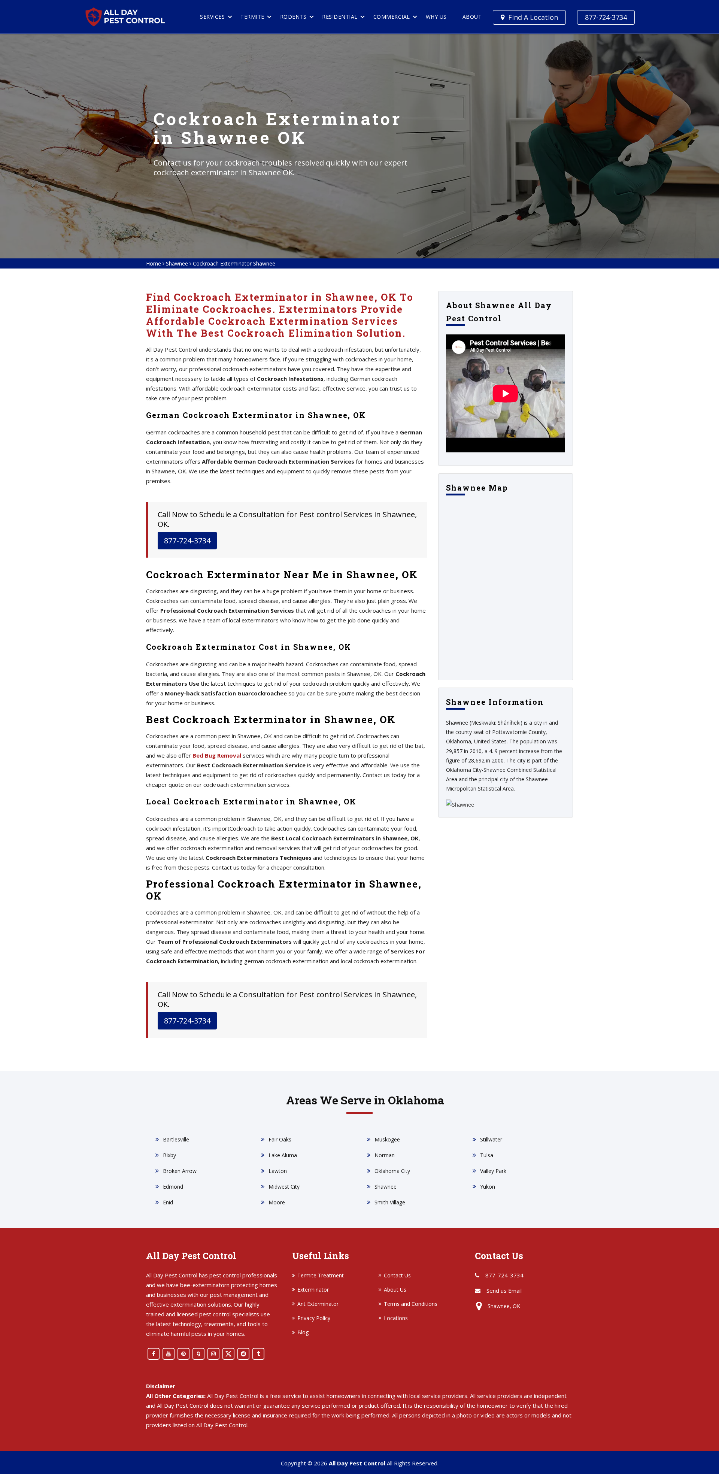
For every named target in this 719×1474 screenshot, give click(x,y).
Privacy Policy (313, 1318)
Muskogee (387, 1139)
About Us (395, 1289)
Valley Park (493, 1170)
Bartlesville (176, 1139)
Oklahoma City (392, 1170)
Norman (384, 1155)
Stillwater (491, 1139)
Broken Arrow (180, 1170)
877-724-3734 (606, 17)
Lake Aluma (283, 1155)
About (472, 16)
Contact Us (397, 1275)
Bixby (169, 1155)
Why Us (436, 16)
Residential (340, 16)
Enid (168, 1202)
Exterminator (313, 1289)
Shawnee (177, 263)
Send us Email (504, 1290)
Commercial (391, 16)
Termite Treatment (320, 1275)
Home (153, 263)
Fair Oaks (280, 1139)
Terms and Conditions (410, 1303)
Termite (252, 16)
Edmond (173, 1186)
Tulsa (486, 1155)
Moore (277, 1202)
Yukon (487, 1186)
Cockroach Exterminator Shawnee (234, 263)
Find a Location (533, 17)
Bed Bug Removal (216, 755)
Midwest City (284, 1186)
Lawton (278, 1170)
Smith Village (389, 1202)
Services (212, 16)
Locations (396, 1318)
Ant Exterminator (318, 1303)
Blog (303, 1332)
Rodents (293, 16)
